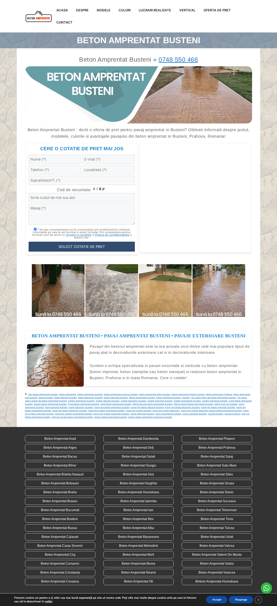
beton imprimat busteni (116, 397)
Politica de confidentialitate (112, 234)
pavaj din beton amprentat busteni (112, 407)
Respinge (241, 600)
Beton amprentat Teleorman (217, 510)
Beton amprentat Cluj (60, 554)
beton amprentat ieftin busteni (154, 394)
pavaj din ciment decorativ (166, 410)
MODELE (104, 10)
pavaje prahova (232, 414)
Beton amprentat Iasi (138, 510)
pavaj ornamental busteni (168, 414)
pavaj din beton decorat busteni (147, 407)
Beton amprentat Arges (60, 447)
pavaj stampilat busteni (195, 414)
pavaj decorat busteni (56, 407)
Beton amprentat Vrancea (217, 572)
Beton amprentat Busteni (60, 519)
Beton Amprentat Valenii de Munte (217, 554)
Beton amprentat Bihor (60, 465)
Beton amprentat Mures (138, 563)
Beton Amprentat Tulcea (217, 528)
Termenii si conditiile (78, 234)
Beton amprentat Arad (60, 438)
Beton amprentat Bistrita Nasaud (60, 474)
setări (48, 601)
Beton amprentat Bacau (60, 456)
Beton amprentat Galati (138, 456)
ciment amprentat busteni (81, 401)
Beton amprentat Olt (138, 581)
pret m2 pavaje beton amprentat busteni (72, 417)
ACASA (62, 10)
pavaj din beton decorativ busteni (182, 407)
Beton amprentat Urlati (217, 536)
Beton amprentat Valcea (217, 545)
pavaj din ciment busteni (138, 410)
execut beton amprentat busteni (50, 404)
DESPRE (82, 10)
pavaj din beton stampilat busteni (69, 410)
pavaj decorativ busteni (81, 407)
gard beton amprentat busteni (115, 404)
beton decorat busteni (65, 397)
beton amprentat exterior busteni (121, 394)
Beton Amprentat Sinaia (217, 483)
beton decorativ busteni (90, 397)
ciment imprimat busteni (159, 401)
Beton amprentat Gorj (138, 474)
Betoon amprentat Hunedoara (216, 581)
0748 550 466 (178, 59)
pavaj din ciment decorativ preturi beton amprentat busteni (211, 410)
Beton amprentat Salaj (217, 456)
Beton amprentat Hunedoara (138, 492)
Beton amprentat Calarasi (60, 536)
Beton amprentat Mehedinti (138, 545)
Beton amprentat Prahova (219, 394)
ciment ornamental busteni (187, 401)
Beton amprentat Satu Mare (217, 465)
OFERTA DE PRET (217, 10)
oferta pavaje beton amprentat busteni (193, 404)
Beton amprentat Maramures (138, 536)
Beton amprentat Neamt (138, 572)
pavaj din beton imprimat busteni (218, 407)
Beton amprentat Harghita (138, 483)
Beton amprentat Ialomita (138, 501)
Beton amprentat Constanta (60, 572)
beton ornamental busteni (142, 397)
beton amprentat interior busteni (188, 394)
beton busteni (46, 397)
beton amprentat (67, 394)
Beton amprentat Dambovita (138, 438)
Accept (216, 600)
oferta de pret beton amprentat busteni (152, 404)
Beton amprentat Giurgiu (138, 465)
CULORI (125, 10)
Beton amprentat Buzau (60, 528)
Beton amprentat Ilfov (138, 519)
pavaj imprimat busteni (142, 414)
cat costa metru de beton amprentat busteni (213, 397)
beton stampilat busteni (168, 397)
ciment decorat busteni (107, 401)
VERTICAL (187, 10)
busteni (186, 397)
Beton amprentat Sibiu (217, 474)
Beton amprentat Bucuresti (60, 510)
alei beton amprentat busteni (43, 394)
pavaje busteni (215, 414)
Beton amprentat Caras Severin (60, 545)
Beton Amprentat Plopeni (217, 438)
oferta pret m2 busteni (226, 404)
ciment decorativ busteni (133, 401)
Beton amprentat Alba (138, 528)
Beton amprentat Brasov (60, 501)
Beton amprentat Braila (60, 492)
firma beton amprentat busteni (83, 404)
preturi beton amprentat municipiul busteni (150, 417)
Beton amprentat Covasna (60, 581)
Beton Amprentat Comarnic (60, 563)
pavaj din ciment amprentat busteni (106, 410)
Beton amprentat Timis (217, 519)
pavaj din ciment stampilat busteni (111, 414)
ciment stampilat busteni (215, 401)
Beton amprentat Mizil (138, 554)
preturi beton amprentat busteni (110, 417)
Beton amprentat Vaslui (217, 563)
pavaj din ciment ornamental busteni (73, 414)
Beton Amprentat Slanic (217, 492)
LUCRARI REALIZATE (155, 10)
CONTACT (64, 22)
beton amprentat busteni (90, 394)
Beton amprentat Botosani (60, 483)
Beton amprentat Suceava (217, 501)
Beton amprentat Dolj (138, 447)
